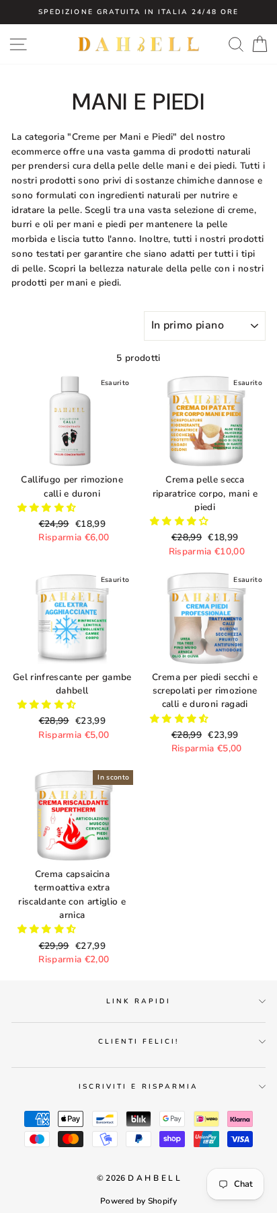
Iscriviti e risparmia (138, 1086)
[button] (48, 507)
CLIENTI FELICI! (139, 1041)
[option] (138, 12)
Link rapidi (138, 1001)
